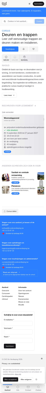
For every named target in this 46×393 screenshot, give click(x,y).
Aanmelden (38, 4)
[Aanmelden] (23, 49)
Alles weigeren (26, 379)
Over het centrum (24, 291)
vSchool (5, 299)
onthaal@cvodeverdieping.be (13, 228)
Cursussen (6, 293)
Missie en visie (23, 302)
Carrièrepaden (7, 296)
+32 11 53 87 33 (8, 230)
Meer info (18, 374)
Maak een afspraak (10, 272)
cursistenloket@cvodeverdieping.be (15, 262)
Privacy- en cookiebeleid (11, 363)
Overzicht (5, 291)
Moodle (21, 305)
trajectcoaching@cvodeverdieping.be (15, 248)
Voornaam (8, 328)
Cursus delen (12, 211)
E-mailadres (9, 320)
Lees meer (8, 95)
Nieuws (21, 296)
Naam (6, 337)
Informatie (22, 287)
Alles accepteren (10, 379)
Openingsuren (23, 293)
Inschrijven (10, 49)
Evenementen (23, 299)
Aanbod (5, 287)
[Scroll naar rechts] (41, 184)
